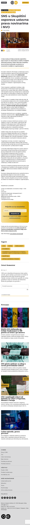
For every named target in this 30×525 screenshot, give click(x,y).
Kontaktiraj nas (5, 474)
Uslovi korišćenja (6, 457)
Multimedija (4, 487)
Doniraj (25, 2)
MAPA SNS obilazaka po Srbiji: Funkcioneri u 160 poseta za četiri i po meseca (13, 331)
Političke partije (15, 10)
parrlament (19, 246)
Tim (2, 454)
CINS (3, 246)
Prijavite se (15, 213)
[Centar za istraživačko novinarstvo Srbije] (14, 2)
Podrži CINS (4, 470)
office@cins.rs (4, 504)
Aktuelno (4, 10)
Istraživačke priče (6, 481)
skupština (5, 256)
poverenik (5, 249)
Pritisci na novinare (8, 12)
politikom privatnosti (14, 217)
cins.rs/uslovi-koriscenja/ (16, 233)
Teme (2, 485)
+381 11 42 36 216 (10, 506)
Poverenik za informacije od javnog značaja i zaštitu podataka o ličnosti (14, 252)
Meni (4, 2)
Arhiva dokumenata (6, 490)
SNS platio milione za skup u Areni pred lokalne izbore (13, 365)
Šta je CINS (4, 452)
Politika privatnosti (6, 461)
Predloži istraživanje (6, 472)
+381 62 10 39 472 (11, 508)
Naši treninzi (4, 459)
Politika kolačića (5, 463)
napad (10, 246)
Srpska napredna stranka (10, 259)
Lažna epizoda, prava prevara (10, 432)
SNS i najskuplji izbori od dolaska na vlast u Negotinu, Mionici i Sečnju (13, 398)
